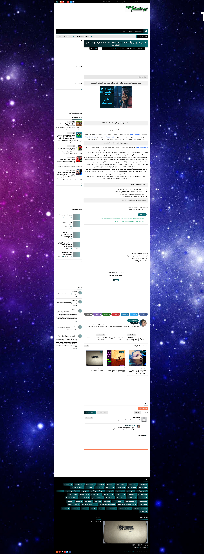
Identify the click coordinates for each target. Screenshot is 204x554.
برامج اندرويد (98, 487)
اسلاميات (124, 31)
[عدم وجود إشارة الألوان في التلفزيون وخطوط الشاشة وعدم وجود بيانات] (76, 244)
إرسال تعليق (88, 418)
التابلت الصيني (89, 484)
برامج (130, 31)
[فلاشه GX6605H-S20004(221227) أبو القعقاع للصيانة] (76, 235)
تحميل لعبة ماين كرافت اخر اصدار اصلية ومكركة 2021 (66, 125)
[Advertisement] (85, 16)
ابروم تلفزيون (143, 484)
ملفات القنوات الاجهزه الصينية (107, 505)
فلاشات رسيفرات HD (70, 498)
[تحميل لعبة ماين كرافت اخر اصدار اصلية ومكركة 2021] (79, 123)
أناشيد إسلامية (131, 487)
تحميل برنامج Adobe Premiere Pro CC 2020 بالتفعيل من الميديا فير (128, 222)
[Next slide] (85, 346)
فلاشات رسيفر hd (84, 498)
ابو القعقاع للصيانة (130, 426)
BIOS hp (93, 508)
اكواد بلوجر (100, 484)
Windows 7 (65, 508)
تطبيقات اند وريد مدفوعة (71, 491)
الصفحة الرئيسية (144, 2)
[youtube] (68, 2)
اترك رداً (74, 296)
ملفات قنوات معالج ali (124, 508)
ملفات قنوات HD (111, 508)
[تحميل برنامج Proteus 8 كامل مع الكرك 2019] (79, 148)
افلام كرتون (109, 484)
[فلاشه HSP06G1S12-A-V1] (76, 217)
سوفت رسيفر (131, 494)
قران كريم (97, 501)
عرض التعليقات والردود (89, 413)
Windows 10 (75, 508)
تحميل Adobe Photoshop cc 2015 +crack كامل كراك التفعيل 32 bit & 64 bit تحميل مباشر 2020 (122, 218)
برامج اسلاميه (120, 487)
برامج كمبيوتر (119, 491)
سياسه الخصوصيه (135, 2)
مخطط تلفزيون (142, 505)
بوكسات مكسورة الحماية (96, 491)
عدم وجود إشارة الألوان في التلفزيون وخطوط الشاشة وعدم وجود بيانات (84, 37)
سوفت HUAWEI (119, 494)
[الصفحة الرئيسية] (145, 31)
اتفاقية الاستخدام (125, 2)
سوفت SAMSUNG (107, 494)
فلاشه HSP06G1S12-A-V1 (97, 370)
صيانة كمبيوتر (120, 498)
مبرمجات (78, 501)
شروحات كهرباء (72, 494)
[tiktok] (66, 2)
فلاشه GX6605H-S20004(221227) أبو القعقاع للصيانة (118, 37)
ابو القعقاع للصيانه (128, 552)
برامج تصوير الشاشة (141, 491)
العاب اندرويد (67, 484)
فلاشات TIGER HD (117, 501)
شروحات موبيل (142, 498)
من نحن (113, 2)
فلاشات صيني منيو (130, 501)
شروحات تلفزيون (95, 494)
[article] (100, 337)
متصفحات (69, 501)
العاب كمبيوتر (142, 487)
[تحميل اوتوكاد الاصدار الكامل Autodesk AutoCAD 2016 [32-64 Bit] (79, 159)
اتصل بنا (118, 2)
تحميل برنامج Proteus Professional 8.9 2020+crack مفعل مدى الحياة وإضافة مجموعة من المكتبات (66, 137)
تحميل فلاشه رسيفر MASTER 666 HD (66, 253)
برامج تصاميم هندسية (76, 487)
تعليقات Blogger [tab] (143, 408)
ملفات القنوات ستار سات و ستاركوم (126, 505)
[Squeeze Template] (147, 552)
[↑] (102, 550)
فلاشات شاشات (142, 501)
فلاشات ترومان (109, 498)
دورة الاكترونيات (142, 494)
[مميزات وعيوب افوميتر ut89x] (76, 224)
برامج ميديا (109, 491)
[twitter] (71, 2)
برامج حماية (129, 491)
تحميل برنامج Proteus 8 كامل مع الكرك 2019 (66, 149)
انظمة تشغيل (138, 31)
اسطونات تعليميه (121, 484)
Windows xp (143, 511)
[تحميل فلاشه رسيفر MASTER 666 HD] (76, 254)
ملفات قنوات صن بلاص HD (140, 508)
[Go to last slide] (87, 346)
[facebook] (73, 2)
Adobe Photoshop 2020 (135, 134)
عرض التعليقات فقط (102, 413)
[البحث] (57, 2)
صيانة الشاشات (131, 498)
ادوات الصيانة (132, 484)
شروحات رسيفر (83, 494)
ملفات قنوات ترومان (72, 505)
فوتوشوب (112, 48)
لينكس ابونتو (88, 501)
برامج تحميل (88, 487)
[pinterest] (63, 2)
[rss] (61, 2)
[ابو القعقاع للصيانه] (136, 8)
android (101, 508)
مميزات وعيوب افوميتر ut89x (66, 223)
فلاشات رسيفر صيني (96, 498)
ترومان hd (84, 491)
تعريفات (59, 491)
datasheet (84, 508)
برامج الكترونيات (109, 487)
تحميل (116, 280)
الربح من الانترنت (78, 484)
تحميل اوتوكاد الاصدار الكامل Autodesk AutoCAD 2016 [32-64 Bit (66, 161)
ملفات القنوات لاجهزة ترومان (88, 505)
